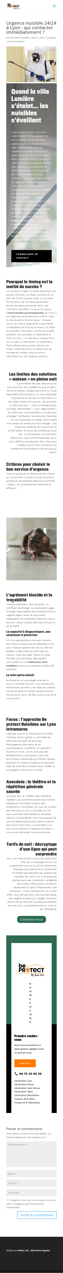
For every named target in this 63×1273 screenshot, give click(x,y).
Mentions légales (40, 1250)
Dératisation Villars (23, 1091)
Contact (25, 1063)
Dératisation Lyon (23, 1080)
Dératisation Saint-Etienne (27, 1088)
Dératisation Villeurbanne (26, 1095)
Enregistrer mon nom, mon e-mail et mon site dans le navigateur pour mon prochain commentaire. (31, 1204)
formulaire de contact (27, 256)
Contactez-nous (31, 919)
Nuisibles (51, 37)
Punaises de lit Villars (24, 1098)
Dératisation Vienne (24, 1084)
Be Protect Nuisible (19, 37)
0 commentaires (16, 41)
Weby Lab (23, 1250)
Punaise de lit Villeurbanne (27, 1102)
